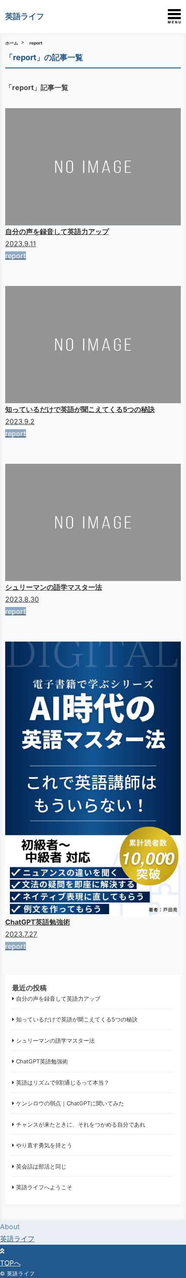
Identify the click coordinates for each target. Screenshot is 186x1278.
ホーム (11, 42)
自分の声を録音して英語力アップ (58, 998)
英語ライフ (24, 16)
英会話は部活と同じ (41, 1166)
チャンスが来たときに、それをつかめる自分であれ (80, 1124)
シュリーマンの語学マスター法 (55, 1040)
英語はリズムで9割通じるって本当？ (62, 1082)
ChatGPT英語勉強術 (42, 1061)
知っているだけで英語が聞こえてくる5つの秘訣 (77, 1019)
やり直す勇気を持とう (44, 1145)
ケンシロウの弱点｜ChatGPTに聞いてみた (70, 1103)
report (35, 42)
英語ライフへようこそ (44, 1187)
